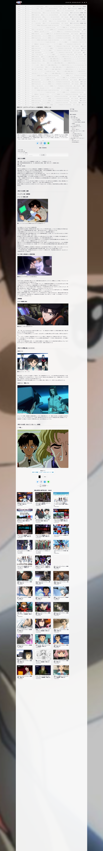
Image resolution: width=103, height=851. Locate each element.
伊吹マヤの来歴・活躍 (21, 151)
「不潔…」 (73, 132)
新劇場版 (73, 123)
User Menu (74, 2)
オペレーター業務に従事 (24, 154)
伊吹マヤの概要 (20, 149)
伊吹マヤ (76, 110)
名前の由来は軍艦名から (75, 142)
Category (67, 2)
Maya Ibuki (72, 110)
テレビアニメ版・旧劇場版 (23, 152)
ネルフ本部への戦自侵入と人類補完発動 (26, 155)
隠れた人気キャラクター (75, 140)
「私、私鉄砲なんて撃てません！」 (77, 133)
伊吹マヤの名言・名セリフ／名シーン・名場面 (77, 130)
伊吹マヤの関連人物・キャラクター (76, 126)
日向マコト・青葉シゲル (75, 129)
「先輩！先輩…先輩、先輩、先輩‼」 (77, 135)
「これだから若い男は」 (75, 136)
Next (45, 476)
